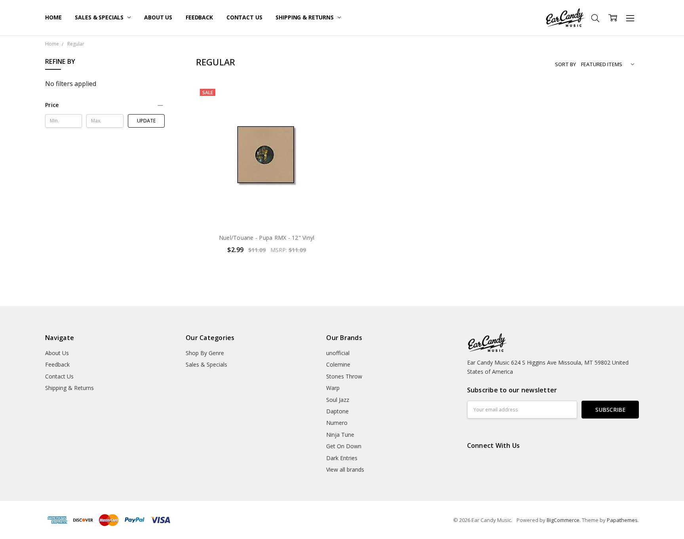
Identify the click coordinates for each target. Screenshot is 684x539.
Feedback (199, 17)
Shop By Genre (205, 353)
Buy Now (266, 210)
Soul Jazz (337, 399)
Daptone (337, 411)
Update (146, 120)
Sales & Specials (100, 17)
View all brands (345, 469)
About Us (158, 17)
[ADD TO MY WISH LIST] (323, 111)
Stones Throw (344, 376)
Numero (337, 422)
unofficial (338, 353)
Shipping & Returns (305, 17)
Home (53, 17)
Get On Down (343, 446)
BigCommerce (563, 520)
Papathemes (622, 520)
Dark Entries (341, 458)
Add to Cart (266, 193)
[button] (105, 105)
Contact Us (244, 17)
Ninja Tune (340, 434)
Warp (333, 388)
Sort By (565, 64)
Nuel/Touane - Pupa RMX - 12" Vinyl (267, 237)
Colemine (338, 364)
